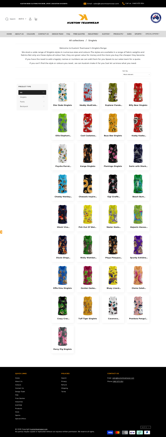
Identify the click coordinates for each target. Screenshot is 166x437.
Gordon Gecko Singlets (88, 288)
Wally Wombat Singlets (87, 258)
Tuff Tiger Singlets (87, 319)
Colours (31, 34)
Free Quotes (79, 34)
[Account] (30, 19)
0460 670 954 (118, 381)
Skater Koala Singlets (113, 227)
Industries (93, 34)
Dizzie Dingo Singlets (62, 258)
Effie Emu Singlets (62, 288)
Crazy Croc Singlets (62, 319)
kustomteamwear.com (39, 429)
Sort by (125, 71)
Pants (32, 102)
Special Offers (152, 34)
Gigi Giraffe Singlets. (113, 197)
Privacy (64, 381)
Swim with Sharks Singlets (138, 166)
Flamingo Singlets (113, 166)
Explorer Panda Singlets (113, 105)
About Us (19, 34)
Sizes (129, 34)
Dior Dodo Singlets (62, 105)
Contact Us (43, 34)
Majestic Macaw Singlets (138, 227)
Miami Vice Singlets (62, 227)
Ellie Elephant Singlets (63, 136)
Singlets (32, 97)
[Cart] (36, 19)
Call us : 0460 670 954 (134, 3)
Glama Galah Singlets (138, 288)
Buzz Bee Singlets (113, 136)
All (32, 92)
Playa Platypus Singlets (112, 258)
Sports (138, 34)
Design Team (57, 34)
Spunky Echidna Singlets (138, 258)
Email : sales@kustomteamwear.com (103, 4)
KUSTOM (105, 34)
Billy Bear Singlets (138, 105)
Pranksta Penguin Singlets (138, 319)
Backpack (32, 106)
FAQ (68, 34)
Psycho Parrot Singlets (62, 166)
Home (9, 34)
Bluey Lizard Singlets (113, 288)
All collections (76, 40)
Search (12, 19)
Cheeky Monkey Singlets (63, 197)
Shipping (64, 388)
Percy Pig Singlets (62, 349)
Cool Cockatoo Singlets (88, 136)
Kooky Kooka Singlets (138, 136)
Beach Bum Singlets (138, 197)
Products (118, 34)
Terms (63, 391)
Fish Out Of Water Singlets (88, 227)
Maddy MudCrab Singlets (88, 105)
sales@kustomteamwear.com (123, 378)
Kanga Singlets (87, 166)
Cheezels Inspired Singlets (88, 197)
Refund (64, 385)
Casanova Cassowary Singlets (113, 319)
